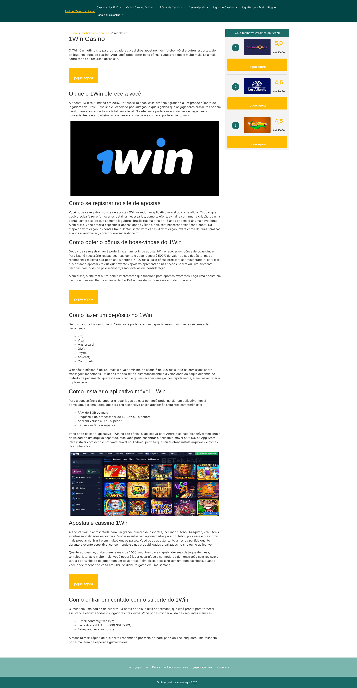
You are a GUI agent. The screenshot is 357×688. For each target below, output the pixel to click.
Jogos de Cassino (223, 7)
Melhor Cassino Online (139, 7)
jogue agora (83, 78)
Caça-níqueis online (108, 14)
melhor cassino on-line (95, 33)
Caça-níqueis (197, 7)
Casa (74, 33)
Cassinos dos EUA (107, 7)
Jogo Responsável (252, 7)
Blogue (271, 7)
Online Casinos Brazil (80, 11)
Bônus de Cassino (170, 7)
